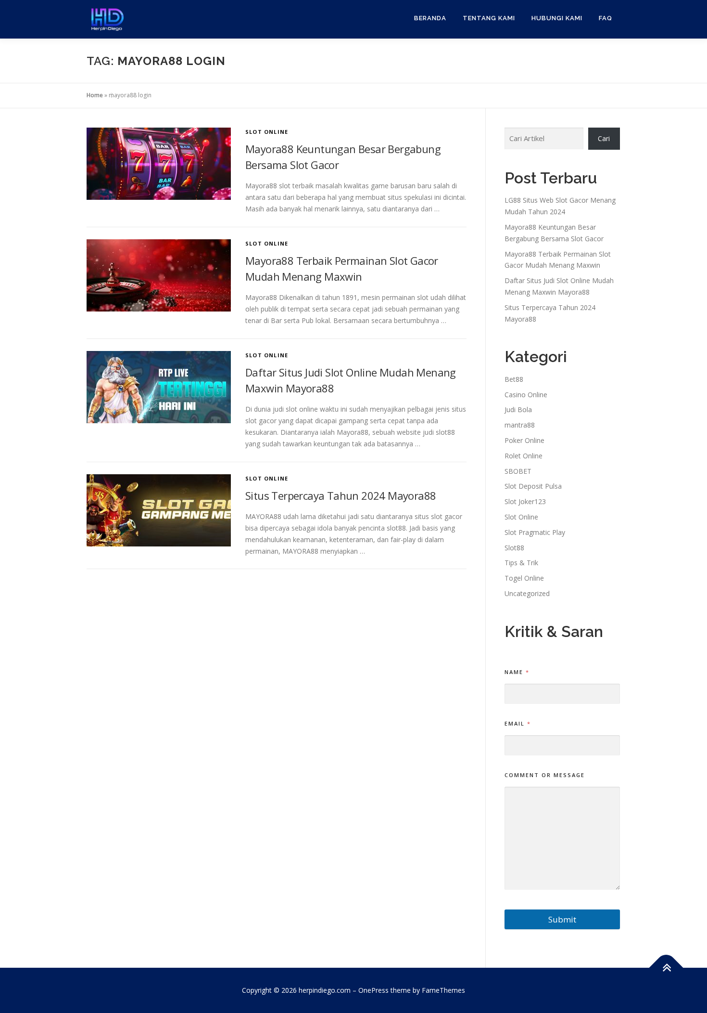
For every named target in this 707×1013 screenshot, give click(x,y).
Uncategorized (527, 593)
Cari (604, 138)
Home (95, 95)
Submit (562, 919)
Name (517, 671)
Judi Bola (518, 409)
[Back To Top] (666, 968)
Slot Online (266, 131)
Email (517, 723)
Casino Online (526, 394)
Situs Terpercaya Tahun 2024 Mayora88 (340, 495)
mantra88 (520, 424)
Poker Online (524, 440)
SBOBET (518, 471)
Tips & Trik (521, 562)
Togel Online (524, 578)
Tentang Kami (489, 18)
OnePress (373, 990)
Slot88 (514, 547)
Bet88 (514, 379)
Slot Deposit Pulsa (533, 486)
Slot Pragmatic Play (535, 532)
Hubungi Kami (556, 18)
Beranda (430, 18)
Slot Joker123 (525, 501)
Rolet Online (524, 455)
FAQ (605, 18)
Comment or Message (545, 775)
